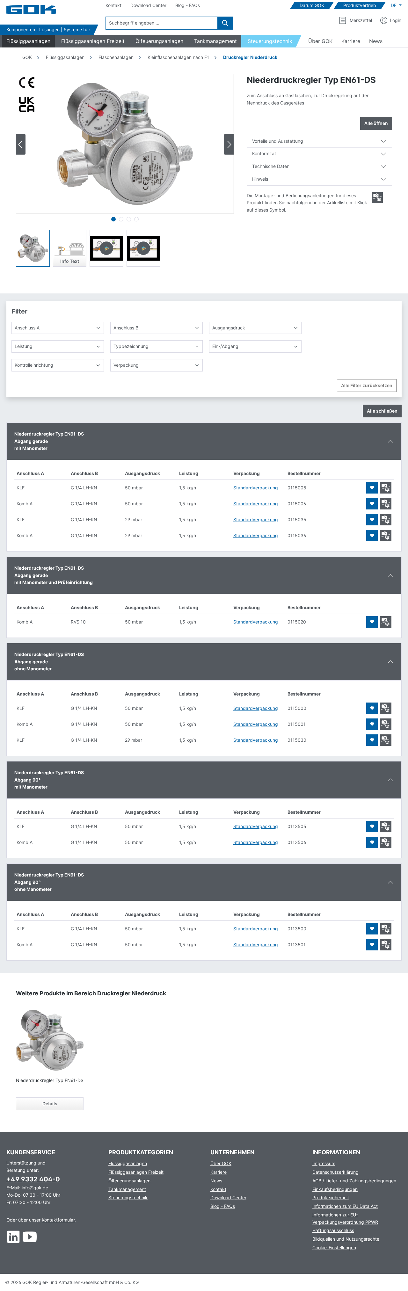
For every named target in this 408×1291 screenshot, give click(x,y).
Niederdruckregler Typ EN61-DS (50, 1080)
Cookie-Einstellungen (334, 1247)
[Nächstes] (229, 144)
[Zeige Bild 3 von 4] (129, 219)
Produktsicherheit (330, 1197)
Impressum (323, 1163)
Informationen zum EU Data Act (345, 1206)
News (216, 1180)
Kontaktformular (58, 1219)
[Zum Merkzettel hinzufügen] (372, 488)
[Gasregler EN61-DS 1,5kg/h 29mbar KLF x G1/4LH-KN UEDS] (125, 144)
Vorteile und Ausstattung (277, 141)
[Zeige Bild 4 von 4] (136, 219)
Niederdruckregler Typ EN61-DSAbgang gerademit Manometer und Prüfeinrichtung (53, 575)
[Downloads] (385, 488)
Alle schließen (382, 411)
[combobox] (162, 23)
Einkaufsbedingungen (335, 1189)
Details (49, 1103)
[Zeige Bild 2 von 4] (121, 219)
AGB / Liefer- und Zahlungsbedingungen (354, 1180)
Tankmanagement (127, 1189)
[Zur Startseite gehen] (38, 9)
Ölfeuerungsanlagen (129, 1180)
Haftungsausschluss (333, 1230)
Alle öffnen (376, 123)
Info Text (69, 261)
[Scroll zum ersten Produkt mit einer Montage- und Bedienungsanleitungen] (377, 197)
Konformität (264, 153)
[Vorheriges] (21, 144)
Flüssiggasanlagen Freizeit (136, 1172)
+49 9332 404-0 (33, 1179)
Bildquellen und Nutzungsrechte (345, 1239)
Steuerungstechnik (128, 1197)
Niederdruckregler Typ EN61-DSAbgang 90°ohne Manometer (49, 882)
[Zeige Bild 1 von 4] (113, 219)
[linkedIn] (13, 1237)
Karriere (218, 1172)
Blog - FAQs (222, 1206)
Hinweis (260, 179)
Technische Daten (270, 166)
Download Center (228, 1197)
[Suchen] (225, 23)
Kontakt (218, 1189)
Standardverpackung (255, 487)
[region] (125, 170)
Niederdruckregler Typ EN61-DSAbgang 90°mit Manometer (49, 780)
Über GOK (220, 1163)
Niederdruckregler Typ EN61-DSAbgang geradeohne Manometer (49, 662)
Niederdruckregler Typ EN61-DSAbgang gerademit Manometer (49, 441)
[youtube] (30, 1237)
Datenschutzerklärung (335, 1172)
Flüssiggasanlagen (127, 1163)
